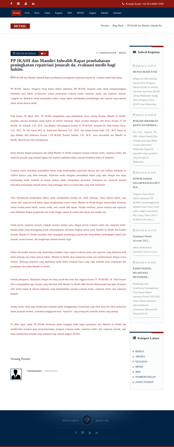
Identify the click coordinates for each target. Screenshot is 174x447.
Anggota (92, 13)
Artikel (47, 13)
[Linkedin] (33, 4)
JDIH (69, 13)
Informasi (117, 13)
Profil (27, 13)
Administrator (107, 53)
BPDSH (80, 13)
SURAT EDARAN (144, 382)
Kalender (104, 13)
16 (44, 53)
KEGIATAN (141, 361)
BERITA (139, 351)
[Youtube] (26, 4)
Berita (36, 13)
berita (122, 53)
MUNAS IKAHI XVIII (145, 71)
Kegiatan (58, 13)
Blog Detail (118, 25)
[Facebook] (13, 4)
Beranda (16, 13)
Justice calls (102, 420)
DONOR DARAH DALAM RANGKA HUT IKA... (146, 183)
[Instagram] (18, 4)
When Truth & (70, 420)
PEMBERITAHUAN (145, 377)
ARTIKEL (140, 356)
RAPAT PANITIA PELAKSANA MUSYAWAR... (142, 272)
